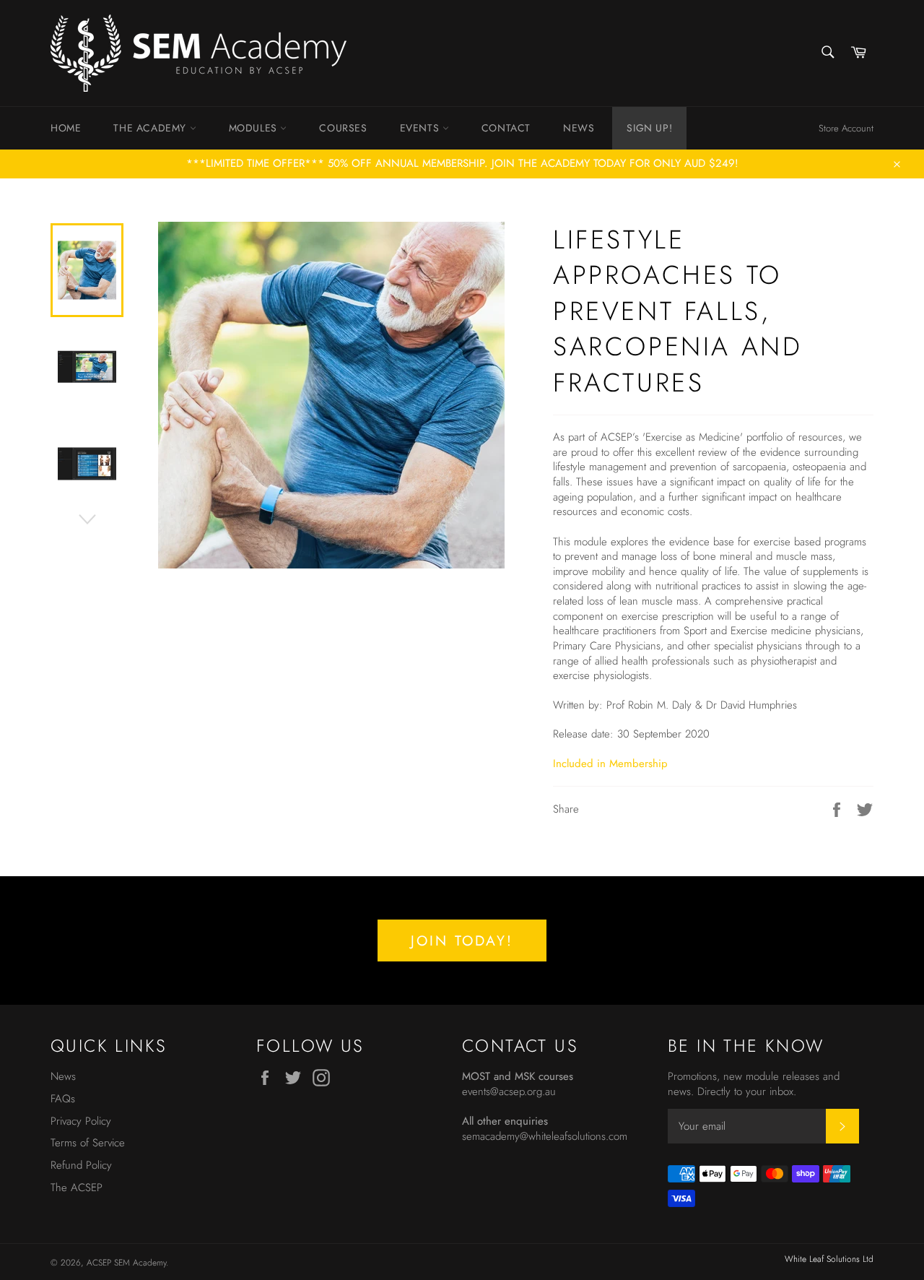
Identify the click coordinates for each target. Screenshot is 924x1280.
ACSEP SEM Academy (126, 1262)
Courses (343, 128)
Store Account (846, 128)
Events (421, 128)
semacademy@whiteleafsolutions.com (544, 1136)
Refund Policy (81, 1165)
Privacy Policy (81, 1121)
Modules (255, 128)
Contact (506, 128)
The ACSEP (77, 1187)
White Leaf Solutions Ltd (829, 1259)
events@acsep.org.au (509, 1091)
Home (66, 128)
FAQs (63, 1099)
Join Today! (462, 940)
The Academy (151, 128)
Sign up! (649, 128)
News (578, 128)
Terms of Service (88, 1143)
